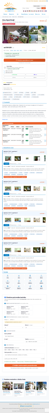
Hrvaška (5, 14)
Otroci (28, 325)
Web (35, 77)
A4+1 (12, 50)
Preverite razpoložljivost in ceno (25, 60)
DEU (13, 349)
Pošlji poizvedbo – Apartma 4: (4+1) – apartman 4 (16, 268)
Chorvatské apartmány (33, 411)
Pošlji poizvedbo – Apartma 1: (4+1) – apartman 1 (15, 176)
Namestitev (11, 14)
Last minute (31, 14)
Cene (20, 163)
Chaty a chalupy (27, 409)
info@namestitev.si (36, 404)
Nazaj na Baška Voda (8, 88)
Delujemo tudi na (5, 408)
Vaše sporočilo (10, 352)
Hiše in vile (37, 14)
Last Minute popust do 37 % (9, 23)
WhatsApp (15, 74)
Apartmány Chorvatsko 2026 (38, 408)
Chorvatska (31, 408)
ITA (17, 349)
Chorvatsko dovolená (24, 408)
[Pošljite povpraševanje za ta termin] (45, 129)
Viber (36, 74)
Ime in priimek (8, 333)
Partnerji (18, 411)
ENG (9, 349)
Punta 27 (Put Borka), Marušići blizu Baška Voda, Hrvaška (15, 22)
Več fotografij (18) (41, 41)
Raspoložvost (13, 163)
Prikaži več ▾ (5, 119)
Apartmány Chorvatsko (24, 411)
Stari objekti (14, 411)
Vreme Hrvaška (24, 14)
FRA (24, 349)
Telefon (29, 339)
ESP (20, 349)
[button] (24, 83)
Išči (44, 8)
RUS (27, 349)
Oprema (6, 163)
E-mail (6, 339)
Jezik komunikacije (11, 347)
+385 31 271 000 (9, 70)
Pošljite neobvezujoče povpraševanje (25, 365)
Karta (15, 77)
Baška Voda (14, 16)
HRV (31, 349)
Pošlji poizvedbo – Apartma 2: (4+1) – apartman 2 (16, 208)
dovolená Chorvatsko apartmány (14, 408)
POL (35, 349)
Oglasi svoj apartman (27, 406)
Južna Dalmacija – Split (6, 16)
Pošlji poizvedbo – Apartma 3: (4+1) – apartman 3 (16, 238)
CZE (5, 349)
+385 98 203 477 (9, 72)
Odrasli (6, 325)
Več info (43, 14)
